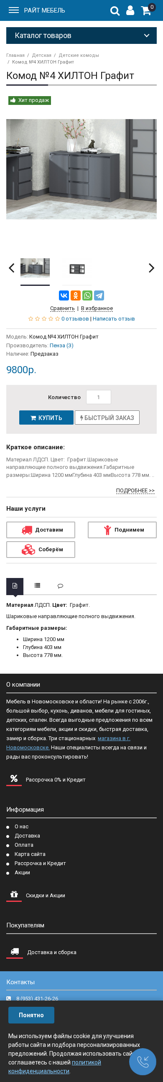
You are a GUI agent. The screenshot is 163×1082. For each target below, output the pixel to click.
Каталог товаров (43, 35)
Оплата (24, 845)
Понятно (31, 1015)
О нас (21, 826)
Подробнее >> (135, 490)
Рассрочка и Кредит (40, 863)
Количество (64, 397)
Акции (22, 872)
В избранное (97, 308)
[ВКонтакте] (64, 295)
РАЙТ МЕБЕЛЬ (44, 10)
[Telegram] (99, 295)
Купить (49, 418)
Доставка (27, 836)
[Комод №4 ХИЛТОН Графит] (81, 169)
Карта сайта (30, 854)
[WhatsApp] (87, 295)
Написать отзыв (114, 319)
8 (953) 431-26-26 (37, 998)
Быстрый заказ (108, 418)
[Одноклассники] (76, 295)
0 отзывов (75, 319)
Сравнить (62, 308)
